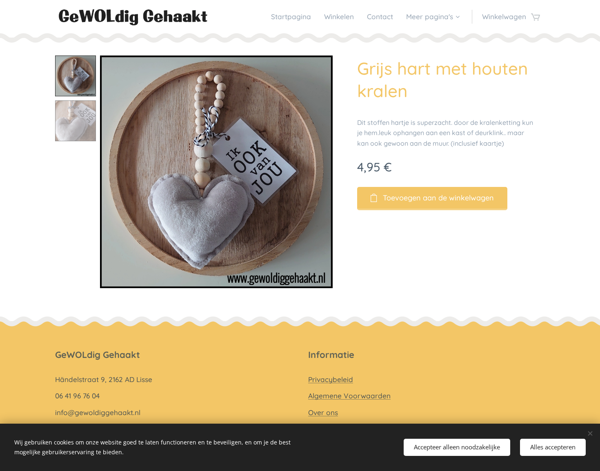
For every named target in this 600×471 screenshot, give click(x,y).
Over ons (323, 412)
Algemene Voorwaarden (349, 395)
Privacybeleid (330, 379)
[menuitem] (293, 17)
